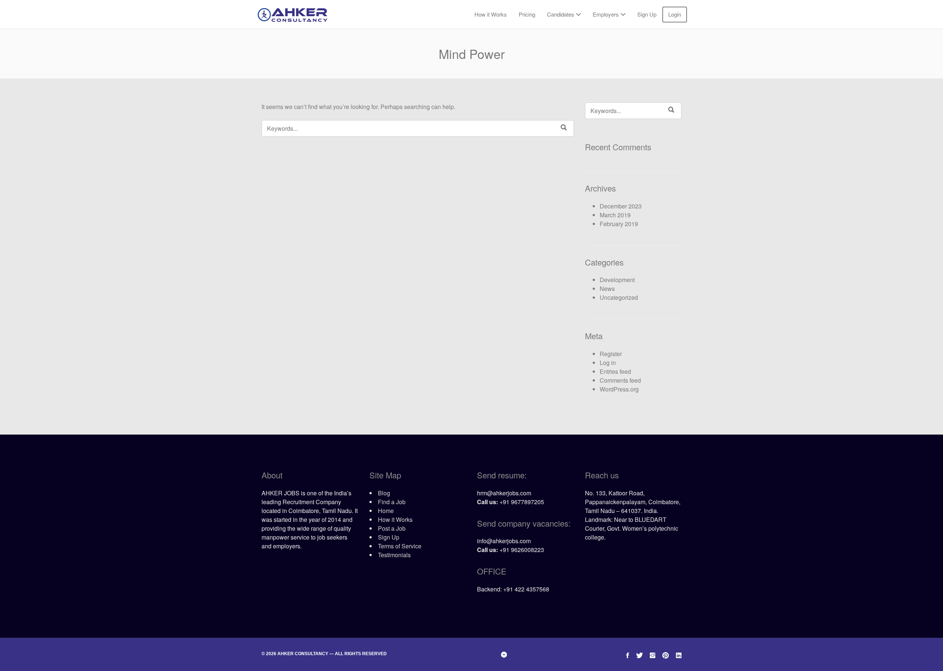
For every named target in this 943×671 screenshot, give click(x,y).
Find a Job (392, 502)
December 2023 (621, 206)
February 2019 (619, 223)
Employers (606, 14)
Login (674, 14)
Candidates (560, 14)
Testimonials (394, 555)
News (607, 288)
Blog (384, 493)
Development (617, 279)
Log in (608, 362)
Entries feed (615, 371)
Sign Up (646, 14)
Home (386, 510)
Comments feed (620, 380)
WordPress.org (619, 389)
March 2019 (615, 215)
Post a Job (392, 528)
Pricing (527, 14)
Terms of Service (399, 546)
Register (611, 353)
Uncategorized (619, 297)
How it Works (490, 14)
